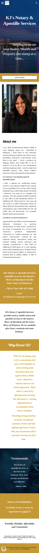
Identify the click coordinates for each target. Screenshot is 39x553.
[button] (2, 3)
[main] (19, 36)
